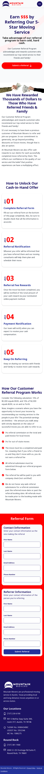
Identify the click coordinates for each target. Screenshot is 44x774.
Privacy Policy (31, 768)
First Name (8, 540)
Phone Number (9, 575)
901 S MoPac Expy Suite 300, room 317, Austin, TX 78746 (19, 720)
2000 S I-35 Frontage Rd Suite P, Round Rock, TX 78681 (21, 752)
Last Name (8, 551)
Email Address (9, 563)
